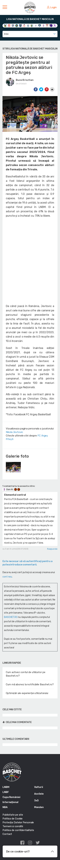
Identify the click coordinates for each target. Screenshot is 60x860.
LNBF (5, 792)
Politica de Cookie (12, 818)
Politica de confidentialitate (18, 830)
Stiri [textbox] (6, 34)
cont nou (7, 576)
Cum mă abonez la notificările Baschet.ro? (30, 684)
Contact (7, 834)
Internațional (10, 802)
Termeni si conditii (12, 826)
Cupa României (11, 797)
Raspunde (52, 549)
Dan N (9, 489)
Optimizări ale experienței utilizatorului (27, 693)
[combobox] (30, 34)
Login (53, 7)
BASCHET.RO (11, 617)
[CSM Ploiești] (32, 25)
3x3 (36, 800)
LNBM (5, 787)
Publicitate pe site (12, 814)
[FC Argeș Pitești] (43, 25)
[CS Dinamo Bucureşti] (9, 25)
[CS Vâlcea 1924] (12, 25)
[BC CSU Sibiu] (5, 25)
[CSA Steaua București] (16, 25)
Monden (39, 807)
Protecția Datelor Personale (18, 822)
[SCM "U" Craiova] (50, 25)
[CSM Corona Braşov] (20, 25)
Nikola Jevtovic (14, 432)
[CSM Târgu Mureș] (35, 25)
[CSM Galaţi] (28, 25)
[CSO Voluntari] (39, 25)
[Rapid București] (47, 25)
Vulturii (38, 787)
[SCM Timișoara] (54, 25)
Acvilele (39, 793)
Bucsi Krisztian (25, 80)
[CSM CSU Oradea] (24, 25)
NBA (5, 807)
